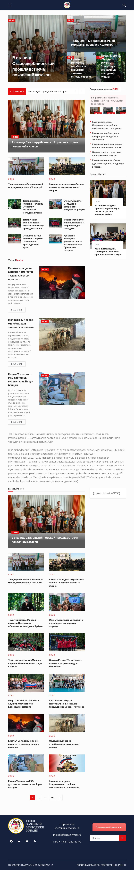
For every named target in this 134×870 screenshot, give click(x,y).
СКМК (11, 20)
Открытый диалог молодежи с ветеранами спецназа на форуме (66, 623)
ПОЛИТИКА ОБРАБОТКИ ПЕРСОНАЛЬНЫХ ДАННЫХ (101, 865)
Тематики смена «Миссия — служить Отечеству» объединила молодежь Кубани (110, 66)
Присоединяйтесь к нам (109, 827)
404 (52, 797)
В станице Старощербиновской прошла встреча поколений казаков (64, 91)
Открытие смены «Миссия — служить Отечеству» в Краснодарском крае (33, 241)
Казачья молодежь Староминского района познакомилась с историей (106, 125)
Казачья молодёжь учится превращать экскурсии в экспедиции (105, 136)
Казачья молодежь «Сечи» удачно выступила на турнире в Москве (108, 163)
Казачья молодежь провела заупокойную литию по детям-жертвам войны (107, 210)
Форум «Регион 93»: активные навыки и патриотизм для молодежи (65, 663)
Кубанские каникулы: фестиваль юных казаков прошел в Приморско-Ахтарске (66, 703)
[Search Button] (122, 838)
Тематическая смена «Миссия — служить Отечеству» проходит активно (25, 663)
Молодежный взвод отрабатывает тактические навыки (21, 323)
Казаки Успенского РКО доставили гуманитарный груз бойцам (25, 784)
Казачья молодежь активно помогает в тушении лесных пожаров (23, 743)
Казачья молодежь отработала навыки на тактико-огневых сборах (66, 187)
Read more (16, 310)
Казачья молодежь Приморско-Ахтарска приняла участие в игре (108, 251)
